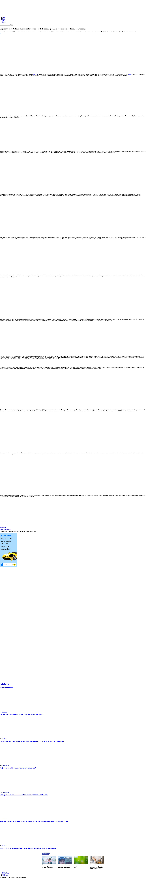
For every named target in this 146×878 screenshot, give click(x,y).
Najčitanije (4, 684)
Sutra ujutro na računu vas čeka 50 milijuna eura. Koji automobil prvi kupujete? (24, 795)
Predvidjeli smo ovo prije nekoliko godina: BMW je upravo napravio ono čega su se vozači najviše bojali (32, 741)
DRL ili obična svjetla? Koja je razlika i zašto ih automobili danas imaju (21, 714)
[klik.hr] (45, 854)
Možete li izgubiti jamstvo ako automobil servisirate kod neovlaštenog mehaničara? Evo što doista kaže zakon (34, 821)
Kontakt (3, 874)
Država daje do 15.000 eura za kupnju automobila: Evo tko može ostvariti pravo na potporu (28, 848)
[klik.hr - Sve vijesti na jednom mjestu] (3, 15)
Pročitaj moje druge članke (5, 529)
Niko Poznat (4, 712)
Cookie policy (5, 875)
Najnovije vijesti (6, 687)
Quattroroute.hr (5, 26)
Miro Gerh (35, 74)
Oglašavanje (4, 872)
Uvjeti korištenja (5, 873)
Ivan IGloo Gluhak (5, 765)
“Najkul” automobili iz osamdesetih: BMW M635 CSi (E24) (18, 768)
